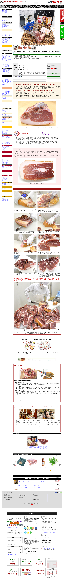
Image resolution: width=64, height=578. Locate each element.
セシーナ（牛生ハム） (5, 19)
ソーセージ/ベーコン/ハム (19, 6)
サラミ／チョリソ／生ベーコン (48, 6)
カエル (3, 180)
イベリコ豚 (3, 148)
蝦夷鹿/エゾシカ (4, 153)
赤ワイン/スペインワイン (5, 129)
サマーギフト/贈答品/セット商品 (57, 5)
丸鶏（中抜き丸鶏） (4, 179)
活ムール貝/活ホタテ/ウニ (5, 51)
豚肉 (10, 7)
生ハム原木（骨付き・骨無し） (39, 6)
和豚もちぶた (4, 147)
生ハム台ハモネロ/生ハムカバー (6, 123)
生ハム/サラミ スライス (26, 6)
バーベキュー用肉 (4, 83)
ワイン (7, 7)
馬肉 (24, 7)
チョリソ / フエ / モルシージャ (6, 109)
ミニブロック (4, 111)
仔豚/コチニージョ (4, 149)
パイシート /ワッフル (5, 192)
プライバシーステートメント (22, 495)
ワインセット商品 (4, 132)
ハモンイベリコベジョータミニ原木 (7, 34)
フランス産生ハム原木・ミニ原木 (6, 105)
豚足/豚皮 (3, 150)
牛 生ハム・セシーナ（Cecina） (6, 143)
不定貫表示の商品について (7, 494)
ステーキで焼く (4, 57)
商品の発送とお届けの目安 (7, 495)
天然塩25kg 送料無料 (5, 200)
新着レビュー (34, 494)
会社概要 (20, 494)
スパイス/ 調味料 (4, 188)
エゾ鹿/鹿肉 (13, 7)
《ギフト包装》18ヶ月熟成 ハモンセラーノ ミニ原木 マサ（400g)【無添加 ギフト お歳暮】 (31, 447)
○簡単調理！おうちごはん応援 (6, 63)
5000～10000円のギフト (5, 25)
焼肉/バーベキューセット (5, 80)
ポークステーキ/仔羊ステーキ (6, 78)
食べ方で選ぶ (5, 53)
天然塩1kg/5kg (4, 198)
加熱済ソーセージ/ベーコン (5, 92)
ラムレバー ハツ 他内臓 (5, 160)
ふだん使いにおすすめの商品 (42, 5)
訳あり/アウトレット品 (5, 39)
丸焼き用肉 (3, 84)
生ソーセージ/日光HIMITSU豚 (6, 91)
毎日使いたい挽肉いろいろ (5, 55)
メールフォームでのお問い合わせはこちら (48, 548)
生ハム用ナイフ (4, 122)
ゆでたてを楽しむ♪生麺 (5, 64)
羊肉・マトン (4, 161)
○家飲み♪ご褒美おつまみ (5, 54)
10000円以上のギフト (5, 26)
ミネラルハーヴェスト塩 (55, 7)
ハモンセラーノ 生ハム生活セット (6, 102)
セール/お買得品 (36, 5)
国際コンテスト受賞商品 (5, 90)
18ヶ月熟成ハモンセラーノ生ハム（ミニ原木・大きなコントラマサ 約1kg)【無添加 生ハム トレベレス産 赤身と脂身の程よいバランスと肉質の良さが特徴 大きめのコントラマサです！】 (42, 448)
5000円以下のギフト (5, 24)
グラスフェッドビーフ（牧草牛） (6, 137)
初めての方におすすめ (5, 40)
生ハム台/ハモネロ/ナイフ (6, 121)
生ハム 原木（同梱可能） (5, 71)
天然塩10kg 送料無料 (5, 199)
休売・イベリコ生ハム (5, 99)
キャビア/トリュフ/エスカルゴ (36, 7)
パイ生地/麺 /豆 (49, 7)
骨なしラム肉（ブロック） (5, 159)
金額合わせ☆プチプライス (5, 41)
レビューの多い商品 (35, 495)
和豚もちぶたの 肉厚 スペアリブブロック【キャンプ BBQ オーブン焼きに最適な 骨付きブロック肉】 (31, 468)
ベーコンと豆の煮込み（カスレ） (6, 66)
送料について (6, 496)
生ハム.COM (34, 498)
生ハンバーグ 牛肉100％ (5, 142)
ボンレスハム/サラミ (5, 94)
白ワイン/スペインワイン (5, 130)
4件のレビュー (26, 482)
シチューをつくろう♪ (5, 58)
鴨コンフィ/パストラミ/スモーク (6, 166)
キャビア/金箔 (4, 183)
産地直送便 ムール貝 (49, 5)
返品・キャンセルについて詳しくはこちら (31, 555)
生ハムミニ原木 (32, 6)
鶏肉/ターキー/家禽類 (28, 7)
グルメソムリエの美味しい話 (36, 499)
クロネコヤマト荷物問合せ (7, 499)
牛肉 (8, 7)
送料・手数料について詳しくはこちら (14, 554)
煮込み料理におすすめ (5, 60)
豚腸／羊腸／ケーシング (58, 6)
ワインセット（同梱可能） (5, 72)
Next (60, 465)
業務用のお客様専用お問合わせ (22, 498)
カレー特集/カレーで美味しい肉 (6, 59)
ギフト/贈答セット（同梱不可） (6, 69)
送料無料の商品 (5, 6)
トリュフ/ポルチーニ (5, 184)
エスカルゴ (3, 185)
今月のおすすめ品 (9, 5)
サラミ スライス (4, 98)
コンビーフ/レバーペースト (5, 93)
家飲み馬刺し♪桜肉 (4, 18)
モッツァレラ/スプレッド (5, 115)
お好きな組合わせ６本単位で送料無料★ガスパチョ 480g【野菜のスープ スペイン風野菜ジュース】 (42, 468)
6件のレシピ (38, 482)
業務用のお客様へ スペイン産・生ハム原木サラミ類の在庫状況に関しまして (23, 5)
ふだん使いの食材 (4, 48)
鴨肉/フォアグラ (21, 7)
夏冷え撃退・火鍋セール (5, 20)
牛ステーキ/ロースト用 (5, 138)
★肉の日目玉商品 (4, 11)
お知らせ (34, 496)
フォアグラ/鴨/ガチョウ (5, 168)
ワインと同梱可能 (4, 133)
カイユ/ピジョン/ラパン (5, 178)
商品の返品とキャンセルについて (8, 497)
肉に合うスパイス (4, 163)
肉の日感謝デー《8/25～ (3, 5)
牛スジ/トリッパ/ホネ (5, 141)
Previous (14, 465)
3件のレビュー (26, 486)
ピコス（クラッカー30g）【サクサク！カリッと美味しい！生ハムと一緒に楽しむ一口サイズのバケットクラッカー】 (21, 468)
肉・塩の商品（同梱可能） (5, 70)
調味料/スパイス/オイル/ (43, 7)
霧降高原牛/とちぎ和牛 (5, 136)
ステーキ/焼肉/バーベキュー (11, 6)
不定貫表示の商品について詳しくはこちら (48, 532)
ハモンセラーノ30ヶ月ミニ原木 (6, 33)
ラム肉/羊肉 (16, 7)
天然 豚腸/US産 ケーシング (5, 119)
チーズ (53, 6)
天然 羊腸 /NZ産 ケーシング (5, 118)
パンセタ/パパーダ (4, 110)
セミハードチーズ (4, 114)
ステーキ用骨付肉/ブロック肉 (6, 79)
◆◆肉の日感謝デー (4, 10)
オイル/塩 (3, 189)
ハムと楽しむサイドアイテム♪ (6, 56)
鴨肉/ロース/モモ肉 (4, 167)
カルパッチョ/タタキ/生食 (5, 65)
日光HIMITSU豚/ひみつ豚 (5, 146)
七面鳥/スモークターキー (5, 177)
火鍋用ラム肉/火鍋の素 (5, 162)
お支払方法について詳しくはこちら (13, 527)
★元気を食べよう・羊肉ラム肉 (6, 38)
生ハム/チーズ (4, 27)
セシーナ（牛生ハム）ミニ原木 (6, 35)
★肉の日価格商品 (4, 12)
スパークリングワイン (5, 131)
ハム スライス (4, 97)
